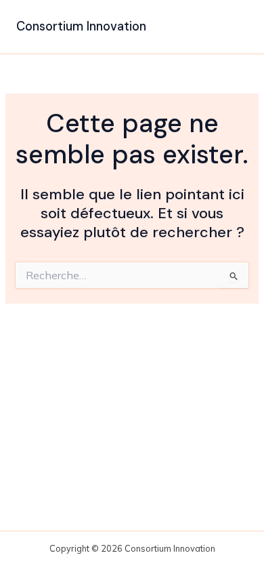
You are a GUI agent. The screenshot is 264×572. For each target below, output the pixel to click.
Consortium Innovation (81, 26)
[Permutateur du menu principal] (233, 27)
